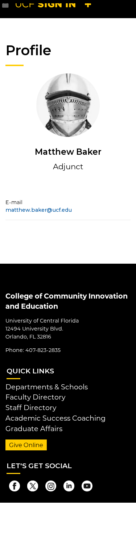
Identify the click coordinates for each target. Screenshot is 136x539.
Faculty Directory (35, 397)
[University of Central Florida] (55, 9)
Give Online (26, 445)
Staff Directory (30, 407)
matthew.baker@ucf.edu (38, 210)
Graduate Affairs (33, 428)
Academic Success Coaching (55, 418)
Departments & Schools (46, 386)
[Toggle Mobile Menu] (128, 8)
